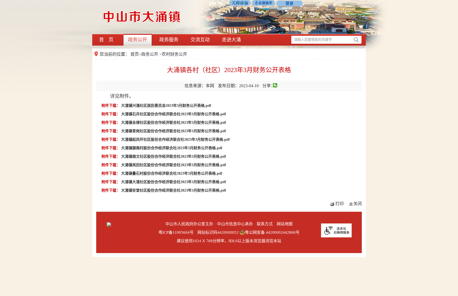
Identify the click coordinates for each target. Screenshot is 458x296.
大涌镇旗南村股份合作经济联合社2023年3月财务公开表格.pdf (171, 148)
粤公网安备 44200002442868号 (272, 232)
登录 (289, 3)
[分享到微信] (275, 85)
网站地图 (285, 224)
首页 (134, 54)
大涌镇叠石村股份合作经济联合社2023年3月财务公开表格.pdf (171, 173)
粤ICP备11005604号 (175, 232)
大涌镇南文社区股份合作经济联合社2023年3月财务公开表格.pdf (173, 156)
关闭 (357, 203)
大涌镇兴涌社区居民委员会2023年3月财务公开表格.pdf (166, 106)
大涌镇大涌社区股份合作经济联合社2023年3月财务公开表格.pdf (173, 182)
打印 (339, 203)
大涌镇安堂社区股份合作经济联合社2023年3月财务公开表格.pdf (173, 190)
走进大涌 (231, 39)
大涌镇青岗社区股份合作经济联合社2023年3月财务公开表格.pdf (173, 131)
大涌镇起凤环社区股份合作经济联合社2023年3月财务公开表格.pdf (175, 140)
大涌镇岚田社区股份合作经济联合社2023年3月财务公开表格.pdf (173, 165)
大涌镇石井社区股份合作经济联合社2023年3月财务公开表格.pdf (173, 114)
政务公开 (137, 39)
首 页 (106, 39)
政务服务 (168, 39)
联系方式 (265, 224)
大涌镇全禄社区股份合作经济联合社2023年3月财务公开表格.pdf (173, 123)
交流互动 (200, 39)
